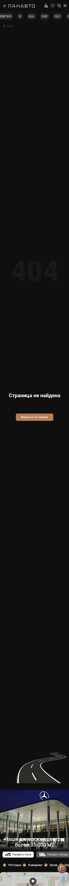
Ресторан (14, 865)
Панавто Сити (21, 854)
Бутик (54, 865)
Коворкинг (35, 865)
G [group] (9, 16)
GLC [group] (46, 16)
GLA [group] (20, 16)
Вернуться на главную (34, 417)
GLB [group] (33, 16)
